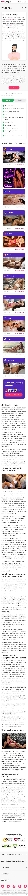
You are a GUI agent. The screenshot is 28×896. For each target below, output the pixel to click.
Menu (25, 2)
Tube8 (9, 339)
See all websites (13, 394)
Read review (19, 164)
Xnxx (8, 191)
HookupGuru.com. (17, 892)
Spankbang (10, 276)
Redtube (9, 233)
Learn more (14, 894)
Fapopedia (10, 360)
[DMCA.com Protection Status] (7, 846)
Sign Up (14, 87)
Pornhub (10, 149)
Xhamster (10, 212)
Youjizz (9, 318)
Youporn (9, 255)
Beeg (8, 297)
